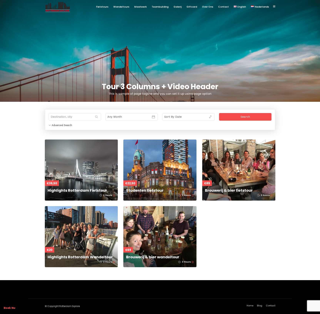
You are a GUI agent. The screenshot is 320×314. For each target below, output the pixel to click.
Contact (223, 7)
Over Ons (207, 7)
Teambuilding (160, 7)
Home (250, 305)
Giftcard (191, 7)
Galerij (177, 7)
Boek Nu (9, 308)
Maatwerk (140, 7)
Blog (259, 305)
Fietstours (102, 7)
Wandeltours (121, 7)
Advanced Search (62, 125)
